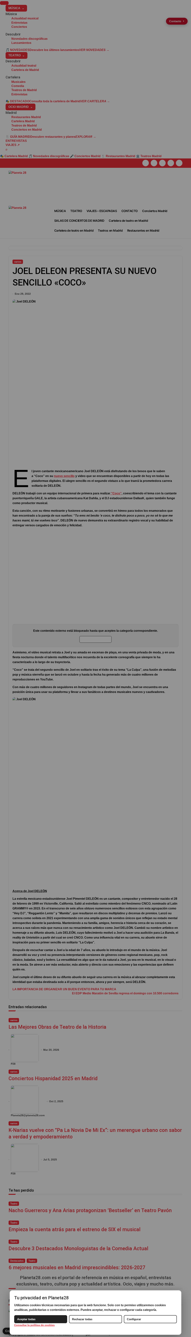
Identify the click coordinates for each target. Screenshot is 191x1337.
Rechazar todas (82, 1319)
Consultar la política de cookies (34, 1325)
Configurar (134, 1319)
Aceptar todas (26, 1319)
